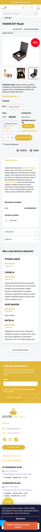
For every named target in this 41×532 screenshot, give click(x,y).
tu (28, 513)
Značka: (7, 33)
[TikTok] (16, 439)
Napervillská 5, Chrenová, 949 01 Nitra (18, 474)
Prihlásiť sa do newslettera (14, 397)
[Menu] (38, 7)
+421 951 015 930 (11, 487)
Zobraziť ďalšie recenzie (20, 350)
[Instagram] (10, 439)
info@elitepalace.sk (14, 429)
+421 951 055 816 (11, 471)
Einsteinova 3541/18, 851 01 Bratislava (18, 490)
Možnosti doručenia (29, 131)
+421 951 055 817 (13, 433)
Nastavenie (20, 519)
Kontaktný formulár (14, 447)
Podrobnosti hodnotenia (31, 29)
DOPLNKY (13, 220)
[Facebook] (4, 439)
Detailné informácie (9, 96)
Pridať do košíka (22, 137)
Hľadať (36, 13)
